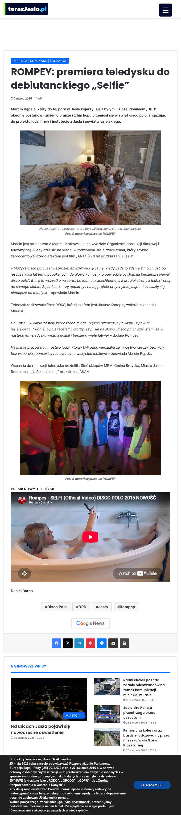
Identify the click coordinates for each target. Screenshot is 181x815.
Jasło (103, 606)
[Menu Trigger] (165, 10)
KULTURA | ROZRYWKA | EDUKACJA (39, 61)
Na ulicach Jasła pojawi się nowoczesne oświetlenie (40, 729)
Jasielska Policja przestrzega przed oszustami (139, 712)
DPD (82, 606)
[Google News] (90, 623)
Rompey (127, 606)
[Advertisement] (90, 33)
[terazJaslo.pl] (26, 9)
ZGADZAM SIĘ (152, 785)
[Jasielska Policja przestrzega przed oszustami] (107, 714)
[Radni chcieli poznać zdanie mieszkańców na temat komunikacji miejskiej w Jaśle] (107, 686)
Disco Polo (57, 606)
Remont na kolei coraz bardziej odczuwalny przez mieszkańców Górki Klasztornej (146, 738)
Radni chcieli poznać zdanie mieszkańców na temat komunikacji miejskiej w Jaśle (144, 687)
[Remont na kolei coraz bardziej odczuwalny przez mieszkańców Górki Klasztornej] (107, 737)
